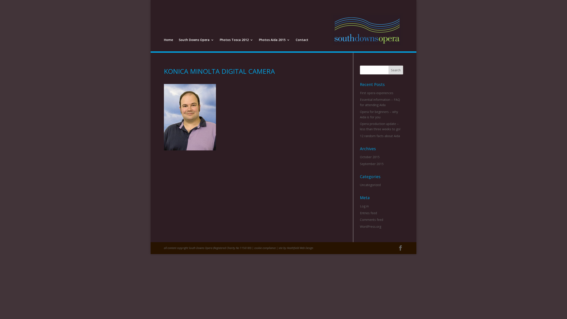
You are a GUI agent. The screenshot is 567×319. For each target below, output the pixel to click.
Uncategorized (370, 185)
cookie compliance (265, 248)
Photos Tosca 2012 (234, 40)
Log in (364, 206)
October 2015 (370, 157)
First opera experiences (376, 93)
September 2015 (372, 164)
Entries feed (368, 213)
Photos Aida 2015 (272, 40)
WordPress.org (370, 226)
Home (168, 40)
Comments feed (371, 220)
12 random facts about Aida (380, 136)
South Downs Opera (194, 40)
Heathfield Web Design (300, 248)
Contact (302, 40)
